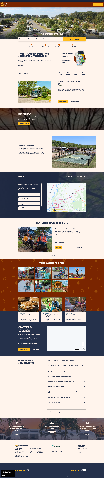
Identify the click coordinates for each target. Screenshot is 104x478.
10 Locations (60, 85)
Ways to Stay (23, 73)
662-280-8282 (23, 344)
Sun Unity (85, 448)
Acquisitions (79, 451)
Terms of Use (72, 476)
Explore (21, 176)
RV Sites (60, 74)
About (56, 4)
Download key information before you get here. (67, 56)
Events (31, 451)
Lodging (76, 74)
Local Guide (69, 176)
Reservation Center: (18, 456)
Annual (83, 74)
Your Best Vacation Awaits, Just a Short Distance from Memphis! (33, 55)
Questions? (17, 455)
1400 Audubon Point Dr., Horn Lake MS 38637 (28, 343)
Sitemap (66, 476)
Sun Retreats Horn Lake (52, 34)
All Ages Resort (32, 46)
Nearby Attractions (81, 176)
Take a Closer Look (52, 263)
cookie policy (9, 473)
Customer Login (76, 0)
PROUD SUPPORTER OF (20, 470)
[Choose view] (83, 209)
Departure (38, 38)
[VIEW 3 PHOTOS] (50, 101)
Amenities (79, 4)
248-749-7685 (25, 456)
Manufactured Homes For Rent (57, 451)
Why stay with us (33, 448)
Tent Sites (68, 74)
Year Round (59, 48)
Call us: (16, 454)
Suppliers (79, 452)
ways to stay (61, 4)
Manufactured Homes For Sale (57, 450)
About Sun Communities (56, 448)
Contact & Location (25, 329)
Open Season (58, 46)
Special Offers (85, 4)
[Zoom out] (83, 206)
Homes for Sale (72, 46)
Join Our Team (32, 449)
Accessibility (39, 451)
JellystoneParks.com (41, 453)
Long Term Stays (68, 4)
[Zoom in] (83, 204)
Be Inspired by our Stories (52, 428)
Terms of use (76, 211)
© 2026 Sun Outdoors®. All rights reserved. (22, 476)
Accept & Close (5, 475)
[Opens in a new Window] (32, 470)
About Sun (79, 448)
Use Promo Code (61, 242)
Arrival (20, 38)
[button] (98, 4)
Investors (79, 449)
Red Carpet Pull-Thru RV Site (69, 82)
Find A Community (67, 448)
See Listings (72, 48)
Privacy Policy (86, 476)
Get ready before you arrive (25, 360)
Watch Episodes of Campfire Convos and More (87, 429)
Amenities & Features (27, 146)
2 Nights (29, 38)
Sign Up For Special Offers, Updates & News (16, 429)
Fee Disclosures (40, 452)
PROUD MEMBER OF (75, 470)
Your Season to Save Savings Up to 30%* (65, 228)
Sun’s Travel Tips (26, 363)
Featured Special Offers (52, 223)
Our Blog (39, 448)
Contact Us (32, 452)
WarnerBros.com (33, 453)
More (90, 4)
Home (3, 1)
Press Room (39, 449)
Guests (43, 38)
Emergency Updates (79, 476)
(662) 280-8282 (21, 454)
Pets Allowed (45, 46)
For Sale (74, 4)
